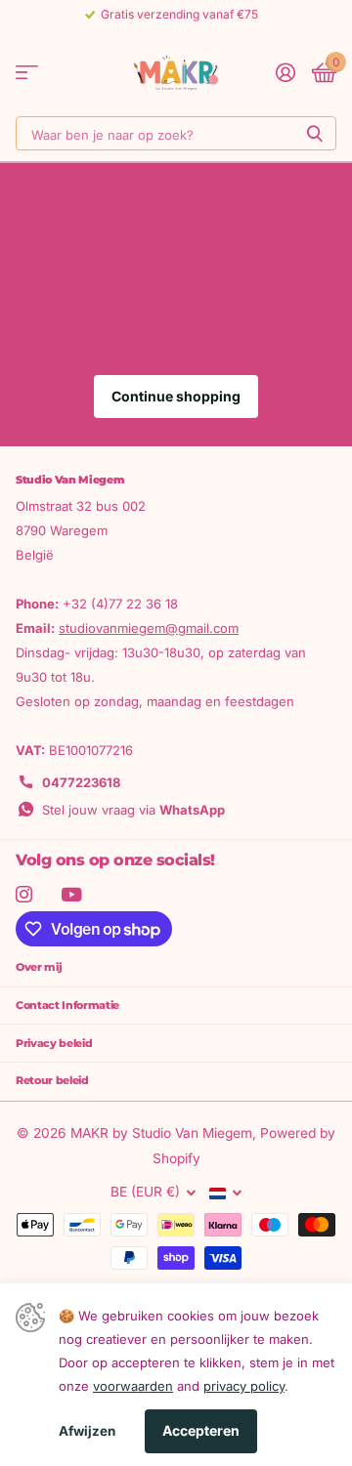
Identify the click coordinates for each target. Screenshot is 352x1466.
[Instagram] (24, 894)
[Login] (285, 72)
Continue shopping (176, 396)
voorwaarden (133, 1386)
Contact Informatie (67, 1005)
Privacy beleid (54, 1043)
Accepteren (201, 1430)
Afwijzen (87, 1431)
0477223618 (81, 782)
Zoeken (314, 133)
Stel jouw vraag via (133, 809)
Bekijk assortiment (27, 72)
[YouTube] (72, 894)
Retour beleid (52, 1080)
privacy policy (244, 1386)
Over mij (39, 967)
